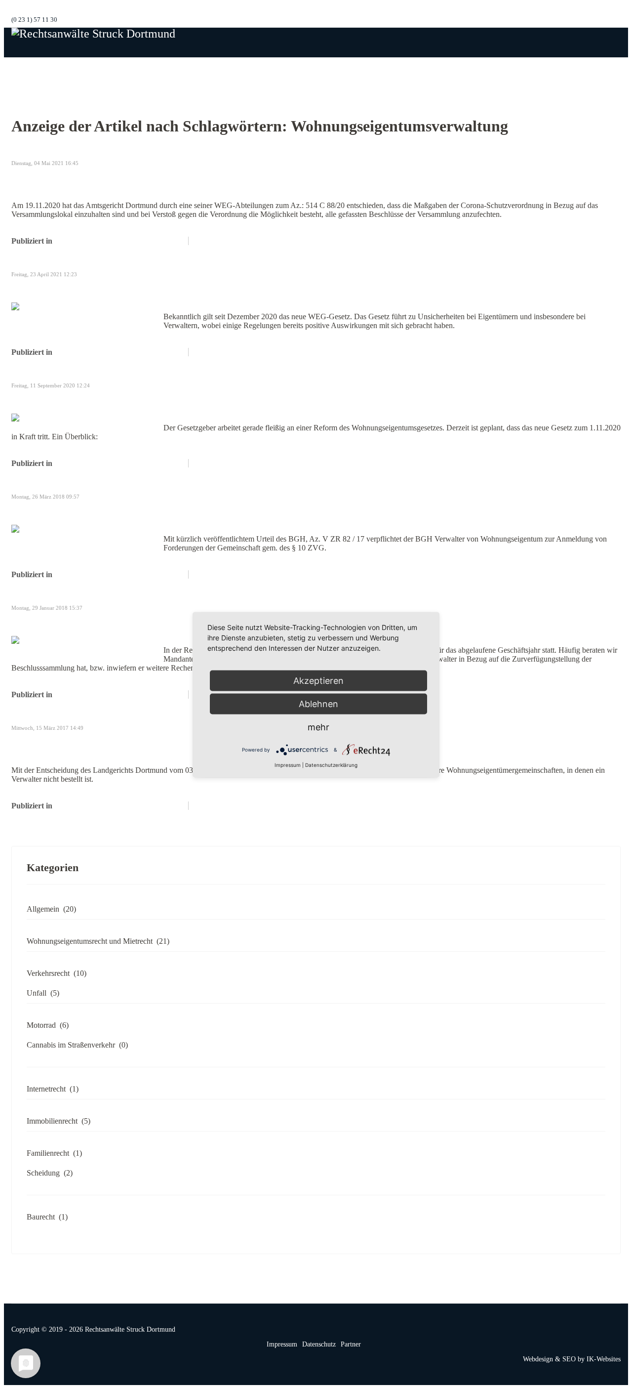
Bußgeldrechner (606, 72)
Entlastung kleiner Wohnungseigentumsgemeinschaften (151, 743)
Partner (351, 1344)
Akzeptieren (318, 680)
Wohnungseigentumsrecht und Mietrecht (119, 241)
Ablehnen (318, 703)
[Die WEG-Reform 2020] (85, 418)
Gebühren (477, 72)
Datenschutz (319, 1344)
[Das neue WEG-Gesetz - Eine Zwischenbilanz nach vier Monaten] (85, 311)
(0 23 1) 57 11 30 (34, 19)
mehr (318, 726)
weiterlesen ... (214, 241)
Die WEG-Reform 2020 (70, 400)
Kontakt (558, 72)
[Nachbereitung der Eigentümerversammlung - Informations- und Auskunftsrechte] (85, 645)
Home (346, 72)
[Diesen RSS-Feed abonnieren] (613, 152)
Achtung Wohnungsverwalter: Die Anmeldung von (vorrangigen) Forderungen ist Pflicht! (238, 511)
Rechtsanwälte (429, 72)
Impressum (282, 1344)
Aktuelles (519, 72)
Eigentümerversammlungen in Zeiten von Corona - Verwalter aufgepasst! (197, 178)
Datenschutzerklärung (331, 764)
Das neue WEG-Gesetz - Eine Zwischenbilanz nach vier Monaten (176, 289)
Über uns (382, 72)
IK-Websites (604, 1359)
